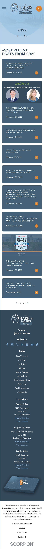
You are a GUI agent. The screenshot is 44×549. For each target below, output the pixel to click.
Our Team (22, 360)
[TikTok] (37, 344)
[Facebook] (7, 344)
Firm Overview (22, 356)
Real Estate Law (22, 388)
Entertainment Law (22, 380)
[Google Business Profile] (27, 344)
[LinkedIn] (22, 344)
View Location (22, 422)
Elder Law (22, 384)
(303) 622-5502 (22, 333)
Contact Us (22, 392)
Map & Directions (22, 418)
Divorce (22, 368)
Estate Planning (22, 372)
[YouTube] (32, 344)
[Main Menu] (4, 9)
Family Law (22, 364)
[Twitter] (17, 344)
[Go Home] (17, 36)
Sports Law (22, 376)
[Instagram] (12, 344)
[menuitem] (22, 528)
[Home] (21, 8)
